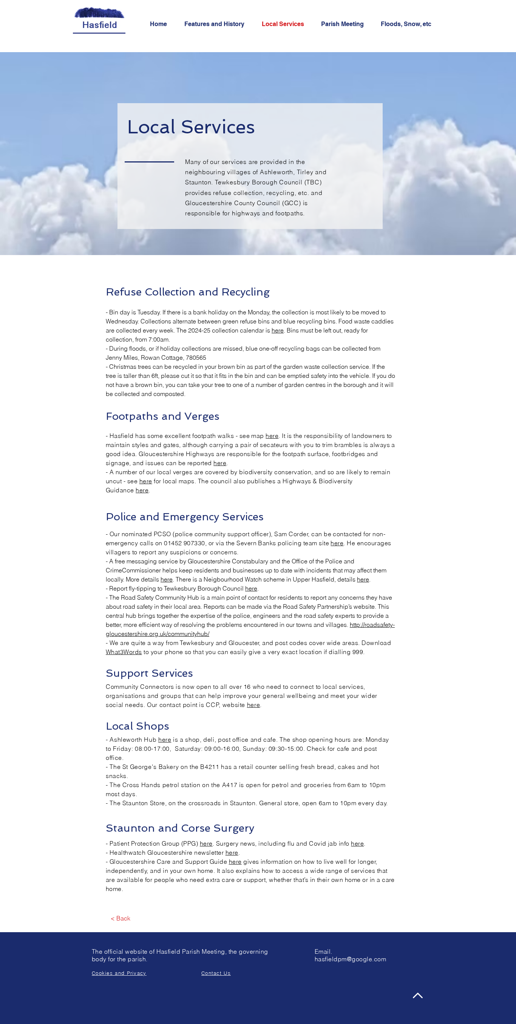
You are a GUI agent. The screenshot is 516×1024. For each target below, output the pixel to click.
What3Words (124, 652)
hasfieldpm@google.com (350, 959)
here (278, 330)
